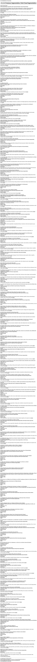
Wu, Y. (1, 643)
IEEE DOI (1, 29)
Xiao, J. (11, 593)
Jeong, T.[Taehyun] (3, 194)
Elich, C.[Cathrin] (2, 631)
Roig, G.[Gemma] (22, 619)
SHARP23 (1, 505)
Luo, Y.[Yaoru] (7, 547)
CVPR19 (1, 622)
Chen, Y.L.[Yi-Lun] (2, 479)
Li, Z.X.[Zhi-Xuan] (2, 93)
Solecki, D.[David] (23, 120)
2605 (4, 197)
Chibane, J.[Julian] (3, 514)
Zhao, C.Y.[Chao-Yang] (8, 88)
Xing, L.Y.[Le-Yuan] (21, 389)
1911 (5, 634)
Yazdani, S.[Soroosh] (27, 438)
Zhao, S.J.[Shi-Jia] (16, 389)
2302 (4, 434)
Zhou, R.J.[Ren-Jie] (3, 170)
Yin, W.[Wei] (6, 509)
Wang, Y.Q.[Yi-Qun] (22, 131)
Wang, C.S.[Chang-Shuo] (9, 125)
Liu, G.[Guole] (2, 547)
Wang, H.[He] (16, 312)
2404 (4, 417)
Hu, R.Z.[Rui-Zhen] (27, 330)
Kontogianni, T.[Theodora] (16, 631)
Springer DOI (2, 80)
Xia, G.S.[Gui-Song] (23, 398)
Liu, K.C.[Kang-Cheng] (3, 526)
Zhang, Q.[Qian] (14, 574)
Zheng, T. (4, 603)
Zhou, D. (1, 598)
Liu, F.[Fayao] (18, 486)
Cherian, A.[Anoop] (3, 569)
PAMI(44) (1, 40)
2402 (4, 96)
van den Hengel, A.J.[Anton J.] (15, 67)
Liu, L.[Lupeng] (27, 131)
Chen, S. (10, 643)
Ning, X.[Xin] (25, 125)
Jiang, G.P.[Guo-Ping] (25, 32)
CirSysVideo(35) (2, 140)
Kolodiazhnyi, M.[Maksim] (4, 413)
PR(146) (1, 90)
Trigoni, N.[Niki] (27, 374)
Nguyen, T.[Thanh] (12, 104)
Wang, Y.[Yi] (5, 138)
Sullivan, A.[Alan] (27, 569)
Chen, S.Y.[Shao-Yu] (3, 574)
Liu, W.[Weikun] (8, 213)
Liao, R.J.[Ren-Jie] (14, 438)
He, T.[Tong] (2, 67)
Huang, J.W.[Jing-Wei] (25, 360)
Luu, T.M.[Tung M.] (18, 104)
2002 (4, 47)
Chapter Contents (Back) (3, 5)
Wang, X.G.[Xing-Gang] (25, 574)
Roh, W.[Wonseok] (3, 347)
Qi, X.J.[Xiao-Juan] (25, 519)
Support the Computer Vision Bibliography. (13, 660)
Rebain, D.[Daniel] (9, 438)
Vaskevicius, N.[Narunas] (24, 250)
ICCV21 (1, 571)
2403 (5, 117)
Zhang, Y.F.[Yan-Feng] (10, 587)
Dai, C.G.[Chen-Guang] (8, 177)
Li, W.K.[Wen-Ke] (14, 177)
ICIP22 (1, 549)
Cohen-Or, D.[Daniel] (19, 360)
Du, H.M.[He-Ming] (9, 419)
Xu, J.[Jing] (20, 32)
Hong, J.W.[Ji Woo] (6, 319)
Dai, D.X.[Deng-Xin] (17, 398)
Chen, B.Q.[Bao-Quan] (32, 360)
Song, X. (7, 598)
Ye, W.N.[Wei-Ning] (8, 93)
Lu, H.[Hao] (17, 542)
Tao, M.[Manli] (2, 88)
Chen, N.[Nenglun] (8, 238)
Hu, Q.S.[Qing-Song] (9, 170)
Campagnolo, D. (2, 445)
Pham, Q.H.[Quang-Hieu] (4, 619)
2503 (4, 135)
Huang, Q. (6, 649)
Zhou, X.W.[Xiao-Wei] (33, 330)
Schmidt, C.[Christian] (10, 250)
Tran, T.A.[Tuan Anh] (16, 514)
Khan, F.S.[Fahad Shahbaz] (27, 450)
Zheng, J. (8, 593)
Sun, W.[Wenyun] (17, 238)
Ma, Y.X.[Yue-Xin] (22, 325)
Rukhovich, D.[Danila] (24, 413)
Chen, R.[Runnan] (13, 381)
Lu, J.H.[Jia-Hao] (2, 257)
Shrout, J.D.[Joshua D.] (5, 26)
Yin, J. (11, 598)
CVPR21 (1, 73)
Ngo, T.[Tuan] (2, 537)
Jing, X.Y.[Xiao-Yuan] (31, 32)
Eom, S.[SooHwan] (12, 319)
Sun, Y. (9, 614)
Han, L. (1, 603)
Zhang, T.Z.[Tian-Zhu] (15, 354)
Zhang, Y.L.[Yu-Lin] (7, 325)
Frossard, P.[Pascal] (29, 381)
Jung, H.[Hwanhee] (9, 347)
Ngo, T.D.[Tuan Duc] (3, 425)
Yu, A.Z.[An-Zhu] (30, 177)
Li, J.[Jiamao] (25, 8)
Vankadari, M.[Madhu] (14, 374)
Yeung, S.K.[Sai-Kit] (28, 619)
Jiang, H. (1, 593)
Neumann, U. (11, 649)
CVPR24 (1, 337)
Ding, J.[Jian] (8, 398)
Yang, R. (17, 598)
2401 (4, 453)
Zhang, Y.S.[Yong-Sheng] (20, 177)
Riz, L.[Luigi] (8, 244)
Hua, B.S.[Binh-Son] (9, 425)
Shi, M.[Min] (8, 542)
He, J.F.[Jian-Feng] (20, 497)
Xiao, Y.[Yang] (13, 360)
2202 (4, 556)
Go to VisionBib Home (3, 0)
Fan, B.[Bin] (12, 213)
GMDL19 (1, 638)
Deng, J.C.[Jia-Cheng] (8, 257)
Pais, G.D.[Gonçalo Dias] (9, 569)
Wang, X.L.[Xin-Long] (19, 77)
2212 (4, 58)
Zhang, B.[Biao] (2, 564)
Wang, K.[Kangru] (8, 8)
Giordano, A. (20, 445)
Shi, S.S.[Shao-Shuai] (15, 50)
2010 (5, 80)
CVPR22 (1, 110)
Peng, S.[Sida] (11, 330)
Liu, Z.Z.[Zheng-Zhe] (15, 519)
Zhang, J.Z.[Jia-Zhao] (7, 312)
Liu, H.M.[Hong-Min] (17, 213)
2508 (4, 260)
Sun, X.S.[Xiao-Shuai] (19, 184)
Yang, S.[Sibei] (27, 325)
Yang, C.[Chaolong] (14, 455)
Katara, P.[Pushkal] (7, 367)
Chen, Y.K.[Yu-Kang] (17, 461)
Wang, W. (1, 649)
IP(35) (1, 209)
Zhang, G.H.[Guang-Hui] (19, 8)
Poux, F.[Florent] (13, 14)
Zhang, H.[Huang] (3, 125)
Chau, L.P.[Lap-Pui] (15, 138)
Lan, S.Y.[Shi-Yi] (18, 479)
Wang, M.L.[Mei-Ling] (15, 170)
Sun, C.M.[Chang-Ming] (25, 77)
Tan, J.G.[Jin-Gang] (3, 8)
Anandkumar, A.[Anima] (24, 479)
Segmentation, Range (10, 6)
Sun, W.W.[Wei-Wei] (3, 438)
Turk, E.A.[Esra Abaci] (22, 405)
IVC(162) (1, 152)
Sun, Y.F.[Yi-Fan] (2, 177)
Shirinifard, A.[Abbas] (17, 120)
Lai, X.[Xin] (1, 461)
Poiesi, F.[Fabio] (19, 244)
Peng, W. (1, 614)
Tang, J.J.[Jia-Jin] (17, 325)
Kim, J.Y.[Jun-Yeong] (24, 104)
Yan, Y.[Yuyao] (10, 455)
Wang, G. (15, 643)
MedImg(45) (2, 202)
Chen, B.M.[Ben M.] (24, 526)
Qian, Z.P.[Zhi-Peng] (12, 184)
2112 (5, 36)
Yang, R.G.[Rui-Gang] (23, 381)
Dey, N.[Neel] (2, 405)
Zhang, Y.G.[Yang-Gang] (16, 55)
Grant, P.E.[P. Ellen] (28, 405)
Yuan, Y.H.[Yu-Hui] (6, 461)
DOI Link (1, 23)
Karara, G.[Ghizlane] (3, 14)
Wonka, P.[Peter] (7, 564)
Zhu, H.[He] (7, 330)
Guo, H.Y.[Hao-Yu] (2, 330)
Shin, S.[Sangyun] (2, 374)
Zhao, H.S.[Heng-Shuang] (7, 50)
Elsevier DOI (2, 36)
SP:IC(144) (1, 191)
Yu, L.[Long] (15, 125)
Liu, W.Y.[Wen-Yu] (19, 574)
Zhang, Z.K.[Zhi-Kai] (3, 398)
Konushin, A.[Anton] (18, 413)
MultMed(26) (2, 95)
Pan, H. (4, 614)
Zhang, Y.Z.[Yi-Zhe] (9, 25)
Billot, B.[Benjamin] (16, 405)
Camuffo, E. (7, 445)
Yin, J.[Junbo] (2, 381)
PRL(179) (1, 116)
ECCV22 (1, 516)
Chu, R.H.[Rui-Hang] (3, 519)
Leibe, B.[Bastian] (22, 631)
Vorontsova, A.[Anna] (11, 413)
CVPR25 (1, 259)
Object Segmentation (17, 6)
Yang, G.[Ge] (11, 547)
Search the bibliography (3, 660)
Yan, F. (4, 593)
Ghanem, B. (5, 625)
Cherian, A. (7, 643)
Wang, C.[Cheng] (11, 390)
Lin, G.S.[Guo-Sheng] (24, 486)
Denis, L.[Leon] (8, 189)
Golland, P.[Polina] (4, 406)
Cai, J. (6, 593)
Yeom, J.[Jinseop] (19, 347)
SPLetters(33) (2, 196)
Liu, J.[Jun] (13, 238)
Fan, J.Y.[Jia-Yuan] (33, 55)
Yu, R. (4, 649)
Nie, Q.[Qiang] (14, 526)
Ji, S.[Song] (26, 177)
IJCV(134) (1, 186)
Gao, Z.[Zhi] (18, 526)
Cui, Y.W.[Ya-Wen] (10, 218)
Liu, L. (9, 598)
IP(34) (1, 133)
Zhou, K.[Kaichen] (8, 374)
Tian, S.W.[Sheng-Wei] (20, 125)
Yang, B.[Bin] (12, 325)
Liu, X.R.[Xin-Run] (2, 213)
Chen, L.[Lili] (13, 8)
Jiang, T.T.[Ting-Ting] (15, 93)
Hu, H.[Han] (22, 461)
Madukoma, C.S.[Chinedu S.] (27, 25)
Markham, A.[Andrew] (21, 374)
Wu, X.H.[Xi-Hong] (9, 145)
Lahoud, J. (1, 625)
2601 (4, 229)
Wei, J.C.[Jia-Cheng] (13, 486)
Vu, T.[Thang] (2, 104)
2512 (4, 235)
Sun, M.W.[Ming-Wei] (17, 587)
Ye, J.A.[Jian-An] (20, 455)
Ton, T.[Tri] (1, 319)
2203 (4, 572)
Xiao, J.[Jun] (31, 131)
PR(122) (1, 35)
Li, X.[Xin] (30, 473)
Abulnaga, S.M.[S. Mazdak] (8, 405)
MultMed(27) (2, 159)
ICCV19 (1, 627)
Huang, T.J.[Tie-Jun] (21, 93)
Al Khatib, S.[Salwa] (3, 450)
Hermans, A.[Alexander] (16, 250)
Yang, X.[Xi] (24, 455)
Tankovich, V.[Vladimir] (21, 438)
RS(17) (1, 147)
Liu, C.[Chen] (14, 419)
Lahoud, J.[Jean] (20, 450)
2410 (4, 338)
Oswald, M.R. (9, 625)
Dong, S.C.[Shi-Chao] (3, 486)
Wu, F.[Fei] (6, 32)
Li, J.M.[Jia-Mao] (19, 19)
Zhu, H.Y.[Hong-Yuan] (9, 55)
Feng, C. (13, 643)
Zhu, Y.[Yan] (12, 312)
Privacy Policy (9, 0)
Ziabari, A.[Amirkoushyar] (4, 120)
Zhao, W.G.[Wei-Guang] (3, 455)
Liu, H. (7, 614)
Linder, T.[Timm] (30, 250)
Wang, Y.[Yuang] (16, 330)
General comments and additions (5, 659)
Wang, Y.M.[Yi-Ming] (14, 244)
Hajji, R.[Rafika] (9, 14)
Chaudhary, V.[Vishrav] (3, 368)
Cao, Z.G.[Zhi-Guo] (22, 542)
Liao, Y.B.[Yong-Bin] (3, 55)
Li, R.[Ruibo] (8, 486)
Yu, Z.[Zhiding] (8, 479)
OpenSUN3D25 (2, 253)
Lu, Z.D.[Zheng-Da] (16, 131)
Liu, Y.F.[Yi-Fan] (6, 77)
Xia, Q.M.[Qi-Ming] (3, 389)
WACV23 (1, 433)
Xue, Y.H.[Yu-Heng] (3, 238)
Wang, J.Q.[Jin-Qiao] (20, 88)
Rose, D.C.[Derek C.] (11, 120)
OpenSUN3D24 (2, 321)
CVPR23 (1, 428)
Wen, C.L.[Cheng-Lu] (5, 390)
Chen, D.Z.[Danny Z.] (12, 26)
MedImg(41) (2, 28)
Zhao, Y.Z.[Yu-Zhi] (9, 526)
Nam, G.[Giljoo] (14, 347)
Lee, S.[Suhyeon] (16, 194)
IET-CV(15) (1, 22)
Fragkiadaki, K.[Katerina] (10, 368)
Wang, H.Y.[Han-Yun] (6, 178)
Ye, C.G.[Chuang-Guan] (23, 55)
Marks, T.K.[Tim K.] (21, 569)
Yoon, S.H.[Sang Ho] (30, 347)
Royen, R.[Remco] (3, 189)
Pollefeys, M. (13, 625)
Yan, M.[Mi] (2, 312)
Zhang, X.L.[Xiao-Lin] (30, 8)
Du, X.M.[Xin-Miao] (3, 145)
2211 (5, 100)
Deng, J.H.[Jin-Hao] (32, 389)
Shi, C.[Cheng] (2, 325)
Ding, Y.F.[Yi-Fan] (14, 25)
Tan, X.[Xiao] (20, 519)
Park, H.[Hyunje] (24, 347)
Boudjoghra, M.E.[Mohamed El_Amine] (12, 450)
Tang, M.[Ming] (14, 88)
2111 (4, 74)
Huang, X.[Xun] (27, 389)
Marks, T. (4, 643)
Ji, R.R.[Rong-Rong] (24, 184)
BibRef (3, 12)
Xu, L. (6, 603)
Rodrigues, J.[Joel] (30, 125)
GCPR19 (1, 633)
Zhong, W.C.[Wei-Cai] (28, 542)
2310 (3, 85)
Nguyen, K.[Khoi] (14, 425)
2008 (4, 601)
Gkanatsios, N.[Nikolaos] (14, 367)
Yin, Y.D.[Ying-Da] (2, 360)
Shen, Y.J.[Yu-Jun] (21, 330)
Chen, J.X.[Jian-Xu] (20, 25)
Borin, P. (14, 445)
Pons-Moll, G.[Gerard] (22, 514)
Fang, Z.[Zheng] (2, 131)
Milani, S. (17, 445)
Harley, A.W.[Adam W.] (21, 367)
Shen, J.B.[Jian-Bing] (7, 381)
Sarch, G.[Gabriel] (27, 367)
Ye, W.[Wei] (8, 389)
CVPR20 (1, 52)
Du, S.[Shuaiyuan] (12, 542)
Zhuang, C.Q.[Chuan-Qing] (9, 131)
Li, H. (15, 598)
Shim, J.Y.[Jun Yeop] (18, 319)
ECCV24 (1, 327)
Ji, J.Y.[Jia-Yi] (7, 184)
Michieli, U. (10, 445)
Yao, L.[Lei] (2, 138)
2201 (4, 62)
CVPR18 (1, 651)
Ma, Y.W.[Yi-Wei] (2, 184)
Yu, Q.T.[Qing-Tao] (3, 419)
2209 (4, 41)
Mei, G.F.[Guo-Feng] (3, 244)
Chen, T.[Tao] (29, 55)
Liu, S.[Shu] (19, 50)
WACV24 (1, 408)
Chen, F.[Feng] (2, 32)
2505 (4, 308)
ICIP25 (1, 228)
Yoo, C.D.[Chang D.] (30, 104)
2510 (3, 148)
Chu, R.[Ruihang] (11, 461)
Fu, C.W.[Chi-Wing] (24, 50)
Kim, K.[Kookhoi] (7, 104)
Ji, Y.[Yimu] (16, 32)
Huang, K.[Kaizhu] (29, 455)
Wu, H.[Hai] (11, 389)
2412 (5, 328)
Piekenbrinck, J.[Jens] (3, 250)
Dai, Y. (13, 598)
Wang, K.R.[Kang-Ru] (13, 19)
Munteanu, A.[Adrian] (14, 189)
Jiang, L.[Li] (2, 50)
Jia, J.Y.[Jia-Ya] (29, 50)
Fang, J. (4, 598)
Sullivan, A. (19, 643)
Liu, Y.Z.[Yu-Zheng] (8, 360)
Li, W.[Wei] (17, 381)
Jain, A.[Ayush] (2, 367)
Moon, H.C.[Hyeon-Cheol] (9, 194)
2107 (3, 23)
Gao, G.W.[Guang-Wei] (11, 32)
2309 (4, 429)
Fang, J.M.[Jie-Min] (9, 574)
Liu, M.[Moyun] (10, 138)
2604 (5, 192)
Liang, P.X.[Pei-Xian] (3, 25)
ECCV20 (1, 79)
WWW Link (2, 135)
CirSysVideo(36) (2, 221)
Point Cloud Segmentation (24, 6)
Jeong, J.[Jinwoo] (21, 194)
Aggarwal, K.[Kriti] (33, 367)
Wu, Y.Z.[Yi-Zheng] (3, 542)
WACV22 (1, 555)
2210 (4, 29)
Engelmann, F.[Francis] (9, 514)
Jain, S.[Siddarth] (16, 569)
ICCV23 (1, 452)
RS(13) (1, 16)
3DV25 (1, 246)
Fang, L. (9, 603)
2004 (4, 628)
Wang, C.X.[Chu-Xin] (15, 497)
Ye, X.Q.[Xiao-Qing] (9, 519)
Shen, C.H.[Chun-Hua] (7, 67)
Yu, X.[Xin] (17, 419)
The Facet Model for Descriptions (5, 656)
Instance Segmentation (3, 6)
